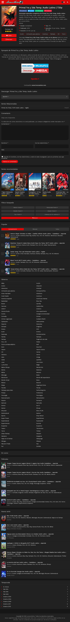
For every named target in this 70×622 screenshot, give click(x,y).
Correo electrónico (42, 143)
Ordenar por (51, 214)
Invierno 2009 (7, 601)
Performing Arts (41, 390)
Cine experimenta (41, 311)
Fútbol (38, 342)
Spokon (38, 413)
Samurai (3, 403)
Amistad (38, 288)
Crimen (38, 316)
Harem (3, 349)
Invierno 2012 (7, 606)
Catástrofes (39, 306)
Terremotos (39, 428)
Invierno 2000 (7, 596)
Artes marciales (24, 253)
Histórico (47, 235)
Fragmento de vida (41, 339)
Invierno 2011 (7, 604)
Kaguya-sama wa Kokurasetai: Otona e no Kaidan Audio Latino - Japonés (30, 534)
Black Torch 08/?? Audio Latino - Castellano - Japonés (28, 260)
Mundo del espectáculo (43, 377)
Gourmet (39, 347)
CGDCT (3, 308)
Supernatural (5, 421)
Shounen (60, 235)
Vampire (38, 433)
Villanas (38, 441)
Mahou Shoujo (5, 367)
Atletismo (39, 293)
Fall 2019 (5, 591)
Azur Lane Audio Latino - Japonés (18, 525)
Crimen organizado (6, 319)
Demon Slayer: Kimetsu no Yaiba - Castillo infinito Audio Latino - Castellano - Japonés (38, 233)
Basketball (4, 301)
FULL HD (39, 235)
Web (2, 150)
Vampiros (4, 436)
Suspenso (39, 426)
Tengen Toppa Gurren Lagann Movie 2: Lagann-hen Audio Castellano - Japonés (32, 463)
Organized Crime (41, 385)
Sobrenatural (14, 237)
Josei (2, 362)
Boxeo (3, 303)
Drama (34, 235)
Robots (3, 400)
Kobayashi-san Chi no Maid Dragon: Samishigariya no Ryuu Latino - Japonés (31, 490)
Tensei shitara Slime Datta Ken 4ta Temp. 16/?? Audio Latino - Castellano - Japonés (37, 269)
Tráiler (10, 35)
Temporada (52, 207)
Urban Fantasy (5, 433)
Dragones (39, 326)
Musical (38, 382)
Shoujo (38, 408)
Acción (22, 34)
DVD (37, 329)
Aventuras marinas (41, 298)
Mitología (4, 375)
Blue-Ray (28, 235)
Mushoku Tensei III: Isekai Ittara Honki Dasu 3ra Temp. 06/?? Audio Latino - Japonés (37, 243)
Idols (2, 357)
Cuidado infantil (40, 319)
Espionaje (4, 334)
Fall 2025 (5, 594)
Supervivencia (5, 423)
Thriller (38, 431)
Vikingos (3, 441)
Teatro (3, 428)
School (3, 405)
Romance (39, 400)
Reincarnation (40, 398)
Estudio (17, 211)
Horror (38, 354)
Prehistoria (39, 393)
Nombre (4, 143)
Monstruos (54, 235)
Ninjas (3, 385)
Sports (3, 415)
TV (50, 25)
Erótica (38, 331)
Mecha (3, 370)
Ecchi (27, 245)
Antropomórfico (41, 291)
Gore (2, 347)
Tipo (17, 214)
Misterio (56, 253)
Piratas (3, 393)
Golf (37, 344)
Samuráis (39, 403)
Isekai (45, 245)
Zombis (38, 446)
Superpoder (39, 421)
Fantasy (3, 339)
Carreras (3, 306)
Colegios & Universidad (42, 314)
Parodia (3, 387)
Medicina (38, 370)
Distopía (3, 326)
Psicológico (39, 395)
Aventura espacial (6, 298)
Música (3, 382)
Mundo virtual (5, 380)
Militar (3, 372)
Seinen (3, 408)
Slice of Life (39, 410)
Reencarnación (52, 245)
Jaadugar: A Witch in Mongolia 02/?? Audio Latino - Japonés (26, 543)
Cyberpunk (4, 321)
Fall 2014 (5, 589)
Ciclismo (38, 308)
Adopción (39, 286)
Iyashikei (38, 359)
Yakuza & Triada (5, 443)
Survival (38, 423)
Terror (64, 34)
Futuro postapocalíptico (8, 344)
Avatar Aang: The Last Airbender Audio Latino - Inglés (27, 251)
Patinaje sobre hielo (7, 390)
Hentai (38, 352)
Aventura (45, 34)
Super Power (5, 418)
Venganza (39, 436)
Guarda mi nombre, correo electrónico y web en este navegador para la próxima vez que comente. (32, 157)
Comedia (23, 271)
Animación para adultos (33, 34)
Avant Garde (5, 296)
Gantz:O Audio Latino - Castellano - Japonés (21, 500)
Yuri (2, 446)
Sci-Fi (38, 405)
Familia (38, 253)
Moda (37, 375)
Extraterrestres (40, 334)
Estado (51, 211)
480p (2, 283)
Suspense (4, 426)
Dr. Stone (6, 587)
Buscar (36, 218)
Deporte (3, 324)
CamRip (38, 303)
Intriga (38, 357)
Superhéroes (40, 418)
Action (3, 286)
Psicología (4, 395)
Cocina (3, 314)
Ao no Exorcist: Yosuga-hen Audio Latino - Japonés (23, 571)
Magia (38, 364)
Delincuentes (40, 321)
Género (17, 207)
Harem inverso (40, 349)
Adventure (4, 288)
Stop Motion (40, 415)
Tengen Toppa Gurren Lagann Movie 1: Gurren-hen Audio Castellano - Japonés (32, 472)
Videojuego (39, 438)
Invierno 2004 (7, 599)
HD (58, 34)
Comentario (5, 124)
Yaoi (37, 443)
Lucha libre (4, 364)
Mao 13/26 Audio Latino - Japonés (18, 515)
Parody (38, 387)
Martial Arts (39, 367)
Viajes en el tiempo (6, 438)
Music (38, 380)
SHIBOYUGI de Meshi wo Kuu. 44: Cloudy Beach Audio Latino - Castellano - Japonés (34, 481)
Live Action (39, 362)
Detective (39, 324)
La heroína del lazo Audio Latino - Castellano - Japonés (25, 562)
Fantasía (52, 34)
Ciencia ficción (5, 311)
